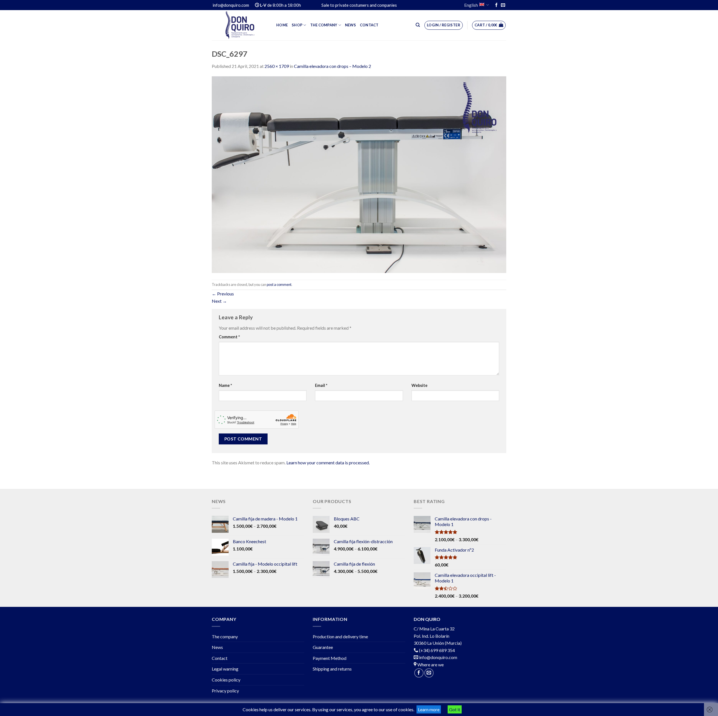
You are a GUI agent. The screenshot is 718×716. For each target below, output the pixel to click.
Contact (369, 25)
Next (219, 301)
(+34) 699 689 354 (437, 650)
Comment (229, 336)
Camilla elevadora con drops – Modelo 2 (332, 66)
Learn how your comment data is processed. (328, 462)
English (471, 5)
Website (419, 385)
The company (323, 25)
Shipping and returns (332, 668)
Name (225, 385)
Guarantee (323, 647)
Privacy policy (225, 690)
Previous (223, 293)
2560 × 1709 (276, 66)
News (350, 25)
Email (321, 385)
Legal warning (225, 668)
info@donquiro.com (437, 657)
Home (282, 25)
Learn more (428, 709)
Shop (297, 25)
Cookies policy (226, 679)
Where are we (430, 664)
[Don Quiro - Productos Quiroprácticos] (240, 25)
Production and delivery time (340, 636)
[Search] (418, 25)
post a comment (279, 284)
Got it (454, 709)
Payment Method (329, 658)
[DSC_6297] (359, 174)
